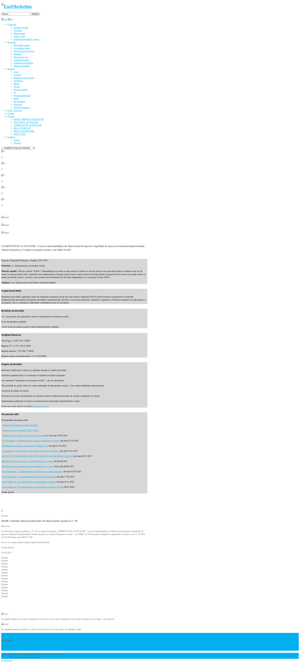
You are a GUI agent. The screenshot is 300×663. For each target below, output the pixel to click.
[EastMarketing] (16, 6)
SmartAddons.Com (71, 654)
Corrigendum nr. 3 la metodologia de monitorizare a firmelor (29, 481)
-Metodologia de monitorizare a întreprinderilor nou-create (27, 461)
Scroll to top (6, 660)
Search (35, 14)
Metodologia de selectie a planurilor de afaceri (23, 435)
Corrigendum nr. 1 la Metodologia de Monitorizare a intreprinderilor (32, 471)
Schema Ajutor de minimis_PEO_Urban (20, 430)
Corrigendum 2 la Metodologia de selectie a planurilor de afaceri (30, 450)
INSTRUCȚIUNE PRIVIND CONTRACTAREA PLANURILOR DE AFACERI (37, 456)
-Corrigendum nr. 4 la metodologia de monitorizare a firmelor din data (32, 486)
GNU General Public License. (54, 657)
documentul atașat (40, 406)
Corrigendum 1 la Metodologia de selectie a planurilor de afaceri (31, 440)
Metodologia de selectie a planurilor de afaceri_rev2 (25, 445)
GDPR (4, 634)
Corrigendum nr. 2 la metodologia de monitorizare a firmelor (29, 476)
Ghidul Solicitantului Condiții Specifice (20, 425)
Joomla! (4, 657)
